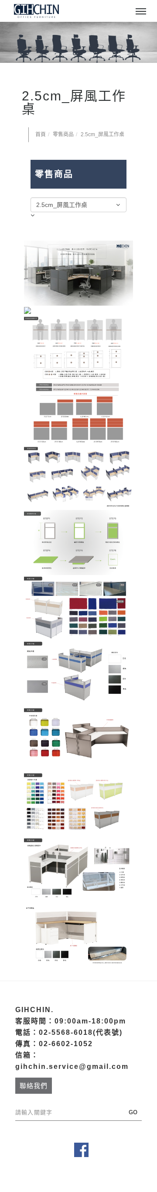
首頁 (40, 134)
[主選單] (140, 11)
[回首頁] (36, 11)
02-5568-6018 (66, 1032)
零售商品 (63, 134)
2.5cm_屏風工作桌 (102, 134)
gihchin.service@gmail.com (72, 1066)
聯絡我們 (34, 1085)
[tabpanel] (78, 42)
